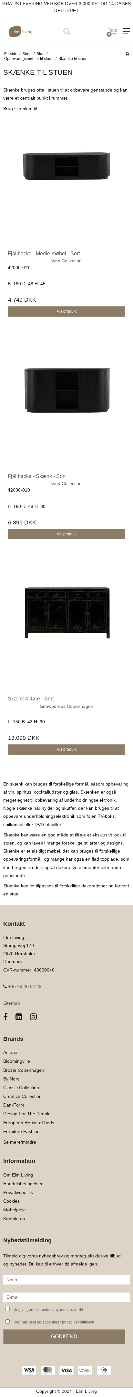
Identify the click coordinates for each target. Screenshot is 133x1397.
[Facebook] (5, 1016)
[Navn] (66, 1279)
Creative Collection (22, 1096)
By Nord (11, 1078)
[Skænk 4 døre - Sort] (66, 627)
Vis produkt (67, 311)
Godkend (64, 1336)
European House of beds (28, 1122)
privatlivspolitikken (78, 1322)
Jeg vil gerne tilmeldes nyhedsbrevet (60, 1308)
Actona (10, 1052)
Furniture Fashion (21, 1131)
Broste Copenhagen (23, 1070)
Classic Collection (21, 1087)
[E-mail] (66, 1296)
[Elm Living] (33, 31)
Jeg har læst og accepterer (54, 1322)
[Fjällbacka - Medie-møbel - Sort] (66, 182)
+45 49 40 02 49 (24, 986)
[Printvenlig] (127, 54)
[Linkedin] (18, 1016)
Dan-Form (13, 1105)
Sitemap (11, 1003)
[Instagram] (33, 1016)
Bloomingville (16, 1061)
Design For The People (27, 1113)
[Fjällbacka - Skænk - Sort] (66, 405)
